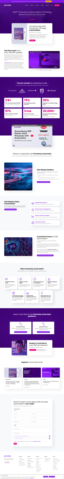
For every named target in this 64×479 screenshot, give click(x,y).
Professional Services (47, 458)
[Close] (63, 476)
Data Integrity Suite (29, 458)
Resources (37, 5)
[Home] (7, 5)
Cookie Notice (55, 462)
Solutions (26, 5)
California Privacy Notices (56, 459)
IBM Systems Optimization (29, 463)
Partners (37, 459)
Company (34, 417)
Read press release (48, 1)
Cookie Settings (55, 463)
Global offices (38, 461)
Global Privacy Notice (37, 441)
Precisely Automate (7, 62)
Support (42, 5)
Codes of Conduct (38, 467)
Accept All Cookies (51, 476)
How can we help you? (17, 409)
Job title (15, 417)
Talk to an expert (32, 19)
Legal (54, 456)
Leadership (37, 462)
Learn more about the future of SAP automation (45, 255)
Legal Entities (54, 467)
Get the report (32, 40)
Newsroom (37, 463)
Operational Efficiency (22, 463)
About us (37, 456)
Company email (16, 421)
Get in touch (57, 5)
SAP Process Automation (30, 467)
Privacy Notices (55, 458)
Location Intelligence (21, 459)
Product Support (47, 461)
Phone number (35, 421)
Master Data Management (29, 465)
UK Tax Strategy (38, 470)
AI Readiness (20, 461)
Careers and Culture (38, 458)
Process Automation (21, 462)
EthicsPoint (37, 466)
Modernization (21, 458)
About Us (47, 5)
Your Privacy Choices (57, 461)
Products (31, 5)
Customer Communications (29, 460)
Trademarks (54, 466)
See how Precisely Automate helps (10, 209)
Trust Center (37, 471)
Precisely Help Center (47, 459)
